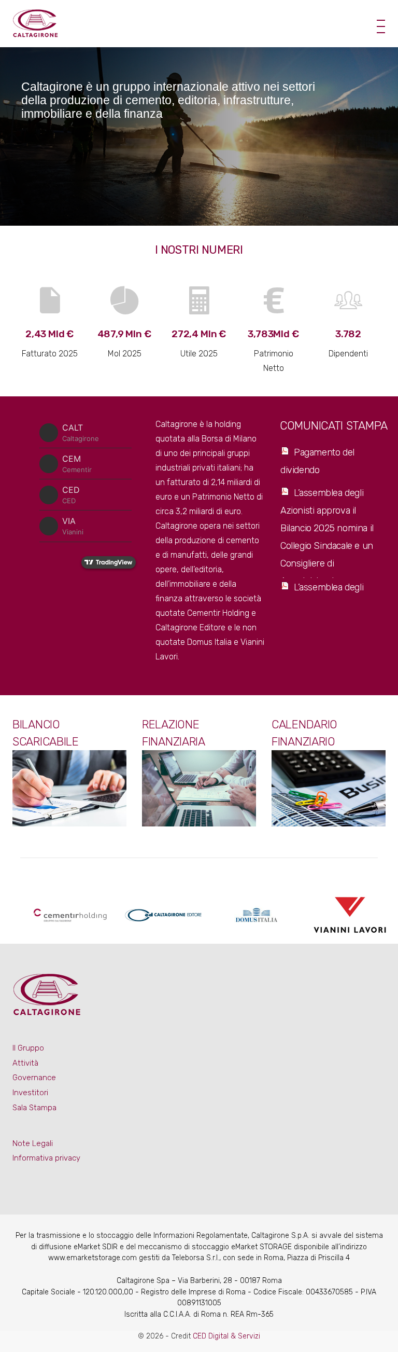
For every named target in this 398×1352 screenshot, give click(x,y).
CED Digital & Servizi (226, 1336)
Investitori (30, 1092)
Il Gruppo (28, 1048)
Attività (25, 1063)
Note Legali (32, 1143)
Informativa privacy (46, 1158)
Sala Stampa (34, 1107)
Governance (34, 1077)
